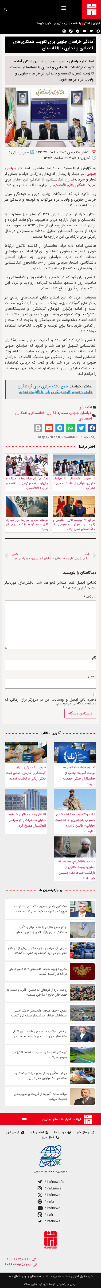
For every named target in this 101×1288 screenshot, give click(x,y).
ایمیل (92, 676)
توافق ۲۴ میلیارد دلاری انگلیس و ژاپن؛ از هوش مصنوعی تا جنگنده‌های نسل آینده (74, 525)
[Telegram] (78, 31)
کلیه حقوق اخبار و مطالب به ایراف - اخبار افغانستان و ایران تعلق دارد (50, 1276)
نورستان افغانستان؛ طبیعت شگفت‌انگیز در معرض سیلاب (40, 1055)
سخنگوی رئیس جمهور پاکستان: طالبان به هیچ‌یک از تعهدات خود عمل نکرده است (40, 909)
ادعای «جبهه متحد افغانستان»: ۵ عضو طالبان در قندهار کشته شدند (38, 971)
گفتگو (87, 24)
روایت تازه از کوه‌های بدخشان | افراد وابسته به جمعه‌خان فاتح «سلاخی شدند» (36, 992)
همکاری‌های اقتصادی (69, 185)
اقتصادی (85, 407)
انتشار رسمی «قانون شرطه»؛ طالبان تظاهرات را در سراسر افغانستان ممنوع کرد (27, 820)
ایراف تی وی (61, 24)
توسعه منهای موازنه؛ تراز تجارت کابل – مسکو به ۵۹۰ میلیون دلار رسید (27, 525)
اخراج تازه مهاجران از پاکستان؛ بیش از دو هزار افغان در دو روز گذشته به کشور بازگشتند (37, 951)
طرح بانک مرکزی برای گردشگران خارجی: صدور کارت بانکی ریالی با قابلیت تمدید (26, 773)
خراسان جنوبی (81, 413)
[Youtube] (84, 31)
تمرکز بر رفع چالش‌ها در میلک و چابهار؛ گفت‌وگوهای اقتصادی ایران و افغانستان (27, 483)
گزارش (96, 24)
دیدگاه (90, 597)
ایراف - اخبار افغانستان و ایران (61, 1119)
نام (94, 657)
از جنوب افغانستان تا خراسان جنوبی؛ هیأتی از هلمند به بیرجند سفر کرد (74, 483)
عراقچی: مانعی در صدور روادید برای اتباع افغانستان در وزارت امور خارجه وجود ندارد (39, 1034)
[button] (63, 7)
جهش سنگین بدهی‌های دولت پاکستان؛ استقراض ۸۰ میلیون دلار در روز (41, 1076)
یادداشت (76, 24)
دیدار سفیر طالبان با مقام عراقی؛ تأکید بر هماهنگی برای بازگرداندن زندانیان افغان (41, 930)
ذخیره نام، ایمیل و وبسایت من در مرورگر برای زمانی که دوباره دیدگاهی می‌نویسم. (50, 701)
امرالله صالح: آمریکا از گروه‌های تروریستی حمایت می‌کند (40, 1096)
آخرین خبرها (44, 24)
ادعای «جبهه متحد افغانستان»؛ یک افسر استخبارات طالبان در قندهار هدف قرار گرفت (39, 1013)
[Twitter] (91, 31)
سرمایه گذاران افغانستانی (48, 413)
